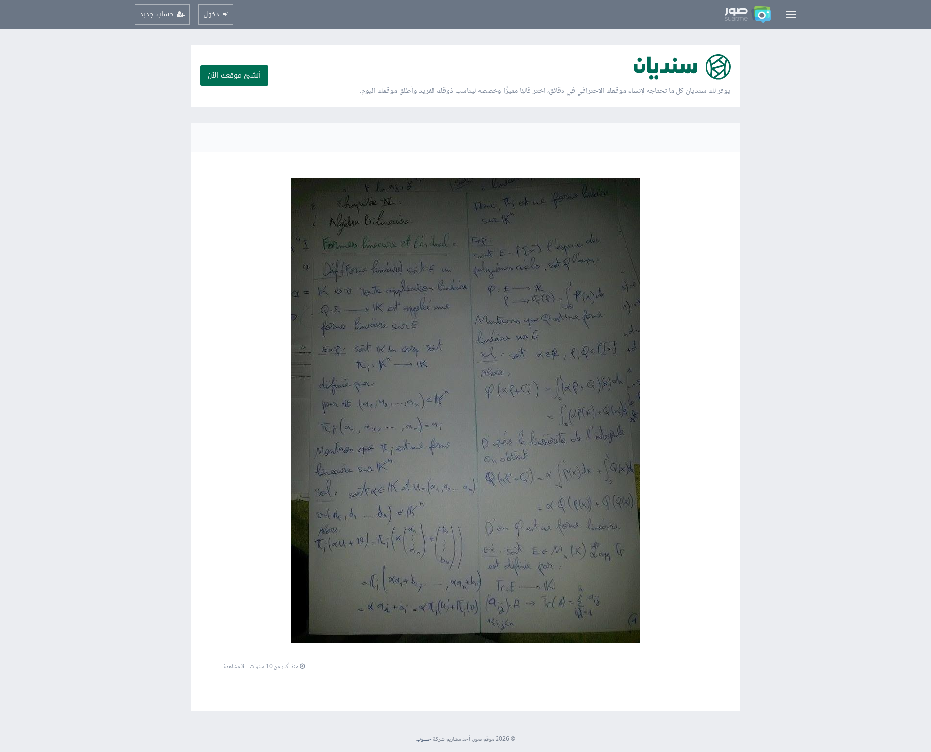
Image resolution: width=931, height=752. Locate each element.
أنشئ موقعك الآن (234, 75)
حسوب (424, 740)
